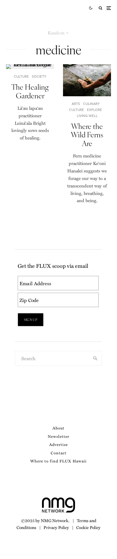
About (58, 428)
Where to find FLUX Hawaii (58, 461)
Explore (94, 109)
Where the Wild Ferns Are (87, 135)
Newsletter (58, 436)
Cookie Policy (88, 527)
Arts (76, 103)
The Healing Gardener (30, 91)
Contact (59, 453)
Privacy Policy (56, 527)
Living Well (87, 115)
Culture (21, 76)
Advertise (58, 444)
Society (39, 76)
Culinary (91, 103)
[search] (95, 358)
